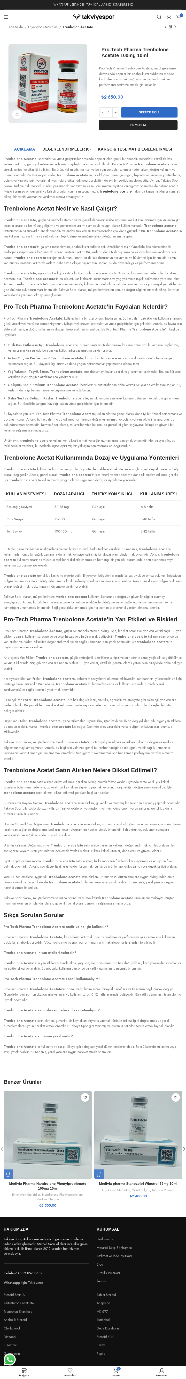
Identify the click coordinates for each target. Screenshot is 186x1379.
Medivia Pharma (48, 1199)
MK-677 (102, 1311)
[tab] (24, 149)
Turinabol (103, 1320)
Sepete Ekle (149, 112)
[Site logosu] (93, 16)
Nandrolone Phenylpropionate (62, 1195)
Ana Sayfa (16, 27)
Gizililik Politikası (108, 1273)
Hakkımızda (105, 1239)
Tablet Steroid (106, 1295)
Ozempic (10, 1345)
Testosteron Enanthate (19, 1303)
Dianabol (10, 1336)
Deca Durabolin (108, 1328)
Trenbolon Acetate (77, 27)
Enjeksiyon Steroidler (43, 27)
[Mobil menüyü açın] (6, 17)
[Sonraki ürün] (175, 27)
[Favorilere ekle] (85, 1097)
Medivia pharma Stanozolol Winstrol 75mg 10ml (138, 1183)
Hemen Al (138, 125)
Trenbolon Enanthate (18, 1311)
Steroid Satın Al (15, 1294)
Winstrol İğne (141, 1190)
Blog (100, 1264)
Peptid (101, 1353)
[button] (8, 1174)
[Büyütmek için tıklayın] (17, 114)
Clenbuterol (12, 1328)
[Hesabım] (169, 17)
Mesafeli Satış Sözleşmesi (114, 1247)
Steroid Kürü (105, 1337)
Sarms (101, 1345)
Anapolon (103, 1303)
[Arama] (159, 17)
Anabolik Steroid (15, 1319)
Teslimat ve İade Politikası (114, 1256)
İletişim (101, 1281)
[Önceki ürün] (165, 27)
